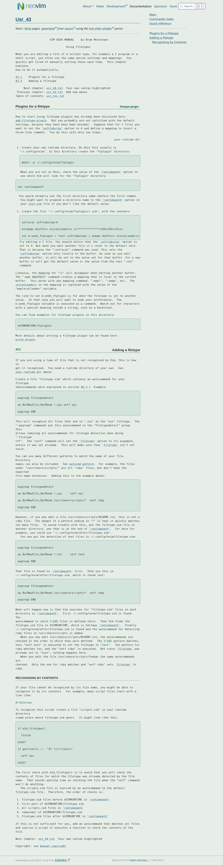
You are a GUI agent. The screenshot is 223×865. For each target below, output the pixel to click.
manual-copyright (53, 846)
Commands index (161, 19)
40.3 (84, 387)
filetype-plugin (129, 106)
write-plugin (25, 339)
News (100, 6)
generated (48, 28)
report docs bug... (139, 860)
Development (116, 6)
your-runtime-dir (127, 139)
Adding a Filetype (161, 38)
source (69, 28)
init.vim (35, 203)
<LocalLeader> (26, 284)
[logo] (31, 6)
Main (152, 15)
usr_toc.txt (55, 96)
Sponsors (160, 6)
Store (173, 6)
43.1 (19, 77)
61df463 (61, 860)
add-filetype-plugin (31, 120)
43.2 (19, 81)
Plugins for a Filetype (163, 33)
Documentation (140, 6)
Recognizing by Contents (169, 42)
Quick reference (160, 23)
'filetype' (87, 441)
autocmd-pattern (81, 464)
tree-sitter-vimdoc (100, 28)
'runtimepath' (111, 172)
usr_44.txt (55, 88)
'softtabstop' (52, 128)
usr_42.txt (55, 92)
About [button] (87, 6)
